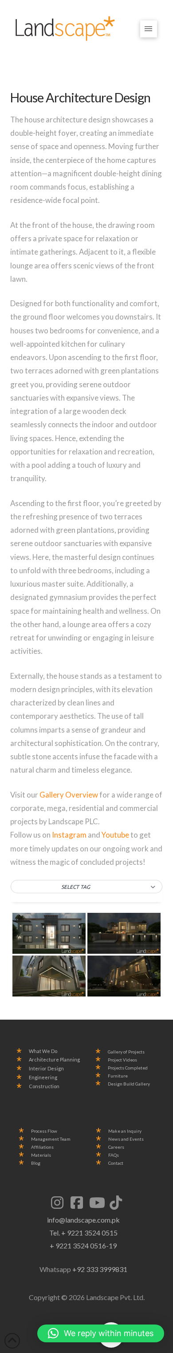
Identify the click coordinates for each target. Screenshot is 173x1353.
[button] (148, 29)
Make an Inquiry (125, 1131)
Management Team (51, 1139)
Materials (41, 1155)
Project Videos (122, 1060)
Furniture (118, 1076)
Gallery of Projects (126, 1052)
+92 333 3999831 (99, 1269)
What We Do (43, 1051)
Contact (115, 1163)
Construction (44, 1086)
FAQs (113, 1155)
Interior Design (46, 1068)
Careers (116, 1147)
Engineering (43, 1077)
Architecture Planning (54, 1059)
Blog (35, 1163)
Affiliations (42, 1147)
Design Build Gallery (129, 1084)
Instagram (69, 834)
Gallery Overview (68, 794)
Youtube (116, 834)
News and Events (126, 1139)
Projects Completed (128, 1068)
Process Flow (44, 1131)
